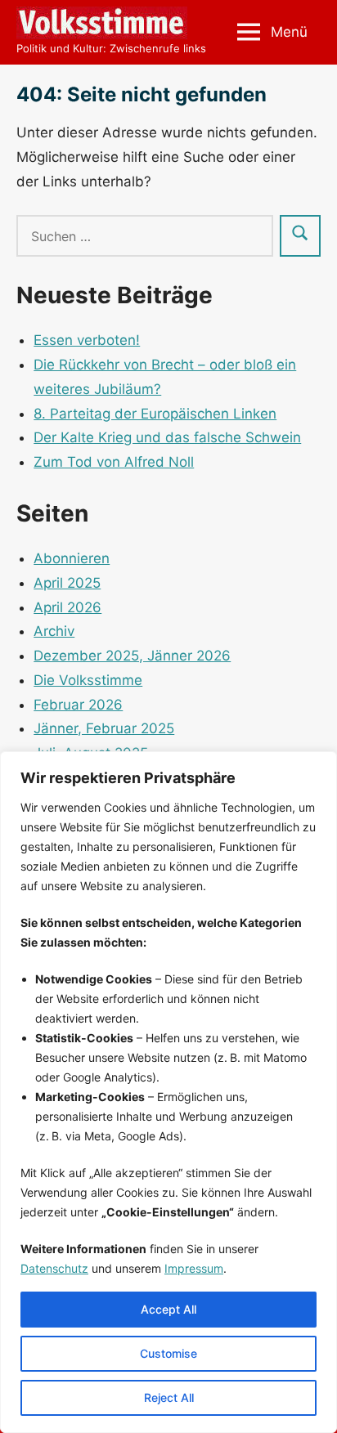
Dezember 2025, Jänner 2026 (132, 655)
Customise (168, 1353)
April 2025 (67, 583)
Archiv (54, 631)
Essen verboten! (87, 340)
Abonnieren (72, 558)
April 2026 (67, 607)
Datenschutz (54, 1268)
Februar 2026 (78, 704)
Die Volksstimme (88, 680)
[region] (168, 1092)
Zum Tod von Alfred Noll (114, 462)
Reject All (169, 1397)
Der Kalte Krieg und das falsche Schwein (167, 437)
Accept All (168, 1309)
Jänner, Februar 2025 (104, 728)
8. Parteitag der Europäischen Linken (155, 413)
